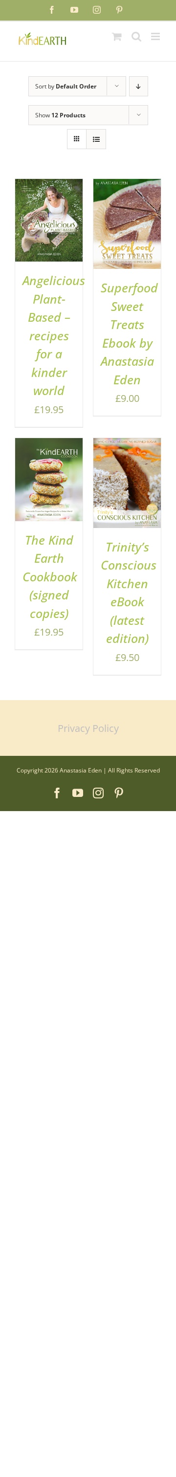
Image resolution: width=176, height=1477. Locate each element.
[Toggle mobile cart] (117, 36)
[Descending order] (138, 86)
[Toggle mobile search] (136, 36)
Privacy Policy (88, 728)
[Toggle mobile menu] (156, 36)
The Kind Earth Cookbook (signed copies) (49, 576)
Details (35, 235)
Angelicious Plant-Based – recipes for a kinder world (53, 335)
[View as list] (96, 139)
